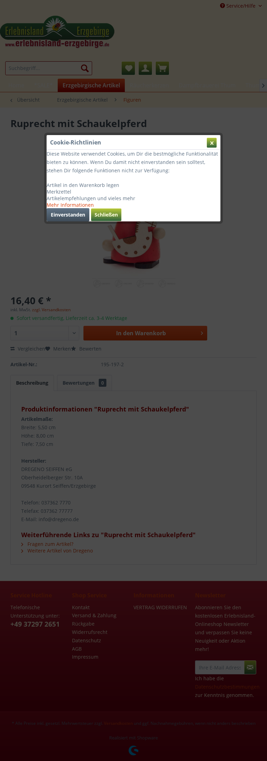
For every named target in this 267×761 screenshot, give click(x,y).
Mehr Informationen (70, 205)
